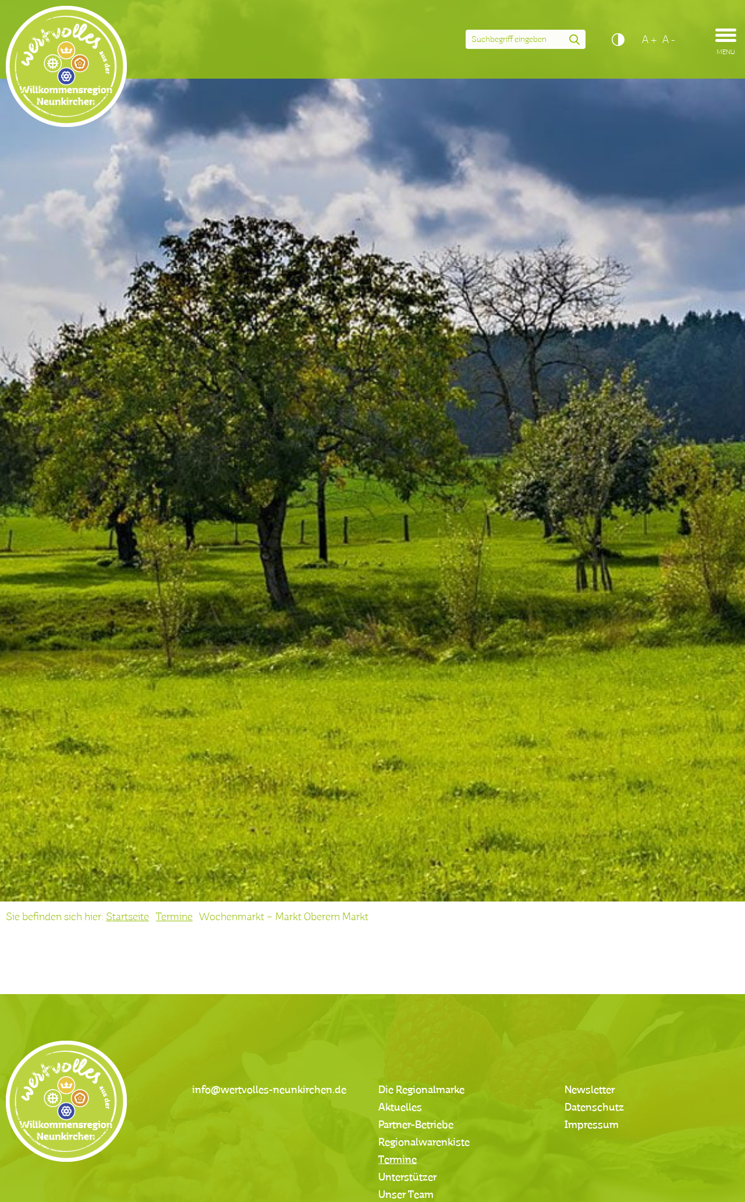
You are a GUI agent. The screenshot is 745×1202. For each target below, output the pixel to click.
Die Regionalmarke (421, 1090)
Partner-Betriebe (415, 1125)
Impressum (592, 1125)
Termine (174, 917)
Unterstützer (407, 1177)
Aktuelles (400, 1107)
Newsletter (590, 1090)
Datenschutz (594, 1107)
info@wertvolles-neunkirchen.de (269, 1090)
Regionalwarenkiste (424, 1142)
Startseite (127, 917)
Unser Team (406, 1195)
